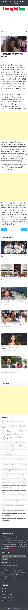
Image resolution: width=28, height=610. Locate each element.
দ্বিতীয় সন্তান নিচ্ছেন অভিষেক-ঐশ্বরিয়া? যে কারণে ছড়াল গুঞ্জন (14, 497)
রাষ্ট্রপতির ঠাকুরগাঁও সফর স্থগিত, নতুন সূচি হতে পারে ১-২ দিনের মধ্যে (13, 520)
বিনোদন (15, 372)
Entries (5, 591)
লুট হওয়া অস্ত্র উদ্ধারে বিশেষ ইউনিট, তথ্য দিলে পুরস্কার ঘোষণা (14, 492)
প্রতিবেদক (15, 350)
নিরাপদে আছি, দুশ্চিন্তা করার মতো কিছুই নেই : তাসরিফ (12, 301)
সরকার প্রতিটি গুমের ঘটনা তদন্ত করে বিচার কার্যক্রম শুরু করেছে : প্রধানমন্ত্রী (14, 466)
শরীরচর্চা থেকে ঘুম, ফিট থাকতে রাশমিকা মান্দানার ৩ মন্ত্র (14, 511)
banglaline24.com (16, 608)
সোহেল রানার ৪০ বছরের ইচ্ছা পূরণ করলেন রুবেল (13, 370)
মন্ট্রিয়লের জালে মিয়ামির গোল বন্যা (10, 457)
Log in (4, 588)
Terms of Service (7, 594)
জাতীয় (7, 556)
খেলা (14, 259)
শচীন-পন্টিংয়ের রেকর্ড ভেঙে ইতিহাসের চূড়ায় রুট (12, 324)
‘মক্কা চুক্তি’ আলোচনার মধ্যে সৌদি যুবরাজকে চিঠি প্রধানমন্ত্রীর (13, 507)
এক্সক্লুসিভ (20, 556)
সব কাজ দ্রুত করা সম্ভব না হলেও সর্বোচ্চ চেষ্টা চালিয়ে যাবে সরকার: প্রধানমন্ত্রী (14, 487)
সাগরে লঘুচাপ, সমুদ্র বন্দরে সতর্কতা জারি (11, 454)
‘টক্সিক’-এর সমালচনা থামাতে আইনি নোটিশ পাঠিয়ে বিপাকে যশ (13, 461)
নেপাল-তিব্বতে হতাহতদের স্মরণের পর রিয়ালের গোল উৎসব (14, 255)
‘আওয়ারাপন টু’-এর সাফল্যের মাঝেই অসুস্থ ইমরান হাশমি (14, 483)
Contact (22, 1)
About (18, 1)
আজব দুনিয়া (5, 559)
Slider (15, 282)
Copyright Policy (7, 597)
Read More (12, 548)
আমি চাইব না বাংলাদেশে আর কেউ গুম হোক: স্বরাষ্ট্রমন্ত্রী (14, 480)
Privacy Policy (6, 600)
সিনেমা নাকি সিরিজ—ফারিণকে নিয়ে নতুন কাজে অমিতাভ (14, 448)
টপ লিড (15, 305)
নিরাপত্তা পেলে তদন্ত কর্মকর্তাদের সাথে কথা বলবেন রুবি (5, 229)
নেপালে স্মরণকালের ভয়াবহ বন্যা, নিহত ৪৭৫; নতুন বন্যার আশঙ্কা (13, 502)
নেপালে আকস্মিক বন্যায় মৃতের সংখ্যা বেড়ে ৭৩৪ (12, 445)
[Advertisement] (14, 22)
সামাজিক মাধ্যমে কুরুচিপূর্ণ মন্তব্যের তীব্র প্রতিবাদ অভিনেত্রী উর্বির (12, 347)
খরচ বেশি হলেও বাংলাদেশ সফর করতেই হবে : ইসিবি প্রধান (14, 476)
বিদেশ (11, 556)
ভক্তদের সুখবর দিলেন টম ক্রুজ (9, 451)
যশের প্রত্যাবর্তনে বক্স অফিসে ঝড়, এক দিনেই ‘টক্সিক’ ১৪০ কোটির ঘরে (14, 515)
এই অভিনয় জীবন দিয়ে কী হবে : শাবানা (24, 229)
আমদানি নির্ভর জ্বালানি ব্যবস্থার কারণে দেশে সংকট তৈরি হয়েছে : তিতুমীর (14, 471)
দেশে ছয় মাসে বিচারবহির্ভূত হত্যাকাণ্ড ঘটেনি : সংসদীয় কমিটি (14, 278)
